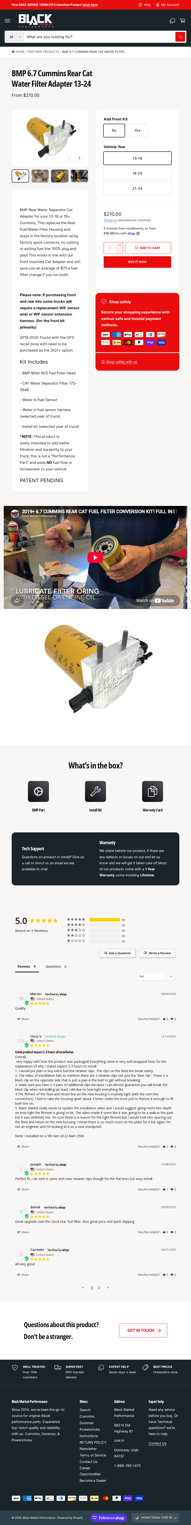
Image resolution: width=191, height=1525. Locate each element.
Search (85, 1410)
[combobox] (105, 37)
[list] (95, 796)
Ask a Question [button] (120, 953)
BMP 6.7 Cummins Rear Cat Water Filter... (94, 51)
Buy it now (137, 262)
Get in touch (140, 1330)
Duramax (87, 1423)
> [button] (108, 1287)
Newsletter (88, 1449)
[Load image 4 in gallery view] (79, 176)
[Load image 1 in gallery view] (20, 176)
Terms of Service (93, 1455)
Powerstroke (90, 1429)
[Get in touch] (172, 21)
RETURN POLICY (93, 1442)
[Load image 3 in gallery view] (59, 176)
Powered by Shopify (70, 1517)
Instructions (89, 1436)
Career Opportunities (90, 1471)
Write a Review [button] (160, 953)
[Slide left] (69, 158)
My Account (170, 5)
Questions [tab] (53, 966)
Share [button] (25, 1019)
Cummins (87, 1416)
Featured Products (43, 51)
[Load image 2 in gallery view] (40, 176)
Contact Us (89, 1462)
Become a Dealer (93, 1480)
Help (147, 5)
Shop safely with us (121, 362)
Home (20, 51)
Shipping (110, 220)
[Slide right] (79, 158)
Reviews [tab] (23, 966)
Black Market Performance (39, 1517)
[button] (7, 21)
